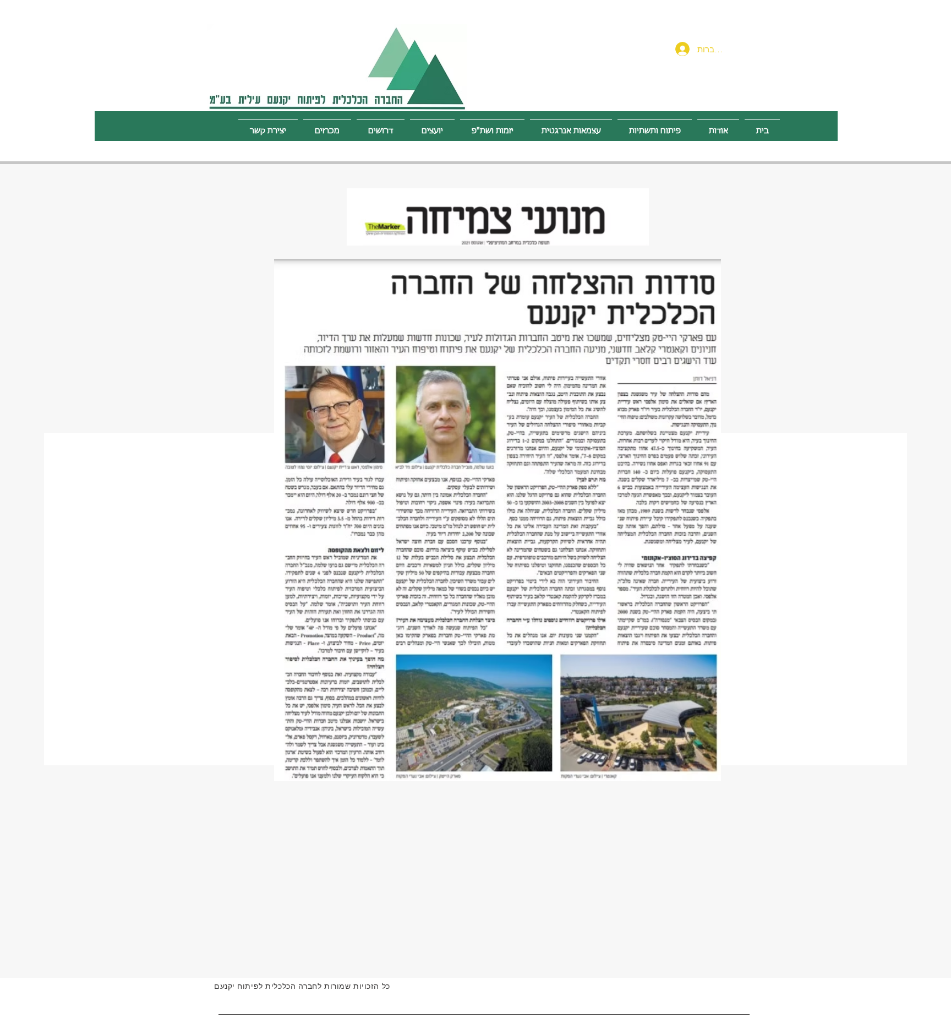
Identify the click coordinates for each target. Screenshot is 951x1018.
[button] (655, 126)
